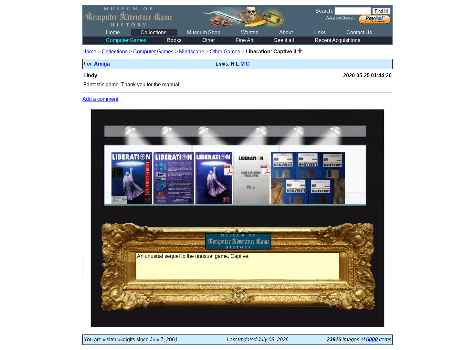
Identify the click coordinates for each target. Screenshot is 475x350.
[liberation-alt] (131, 204)
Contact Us (359, 32)
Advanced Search (340, 17)
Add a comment (100, 99)
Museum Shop (203, 32)
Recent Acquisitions (337, 40)
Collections (153, 32)
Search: (324, 11)
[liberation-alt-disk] (308, 204)
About (286, 32)
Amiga (102, 64)
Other (208, 40)
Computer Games (126, 40)
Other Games (225, 51)
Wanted (250, 32)
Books (174, 40)
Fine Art (244, 40)
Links (319, 32)
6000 (372, 339)
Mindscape (191, 51)
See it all (284, 40)
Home (113, 32)
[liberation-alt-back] (173, 204)
